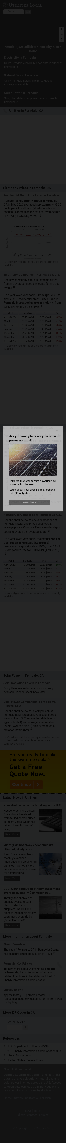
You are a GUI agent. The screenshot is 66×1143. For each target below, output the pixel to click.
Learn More (28, 502)
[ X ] (57, 429)
